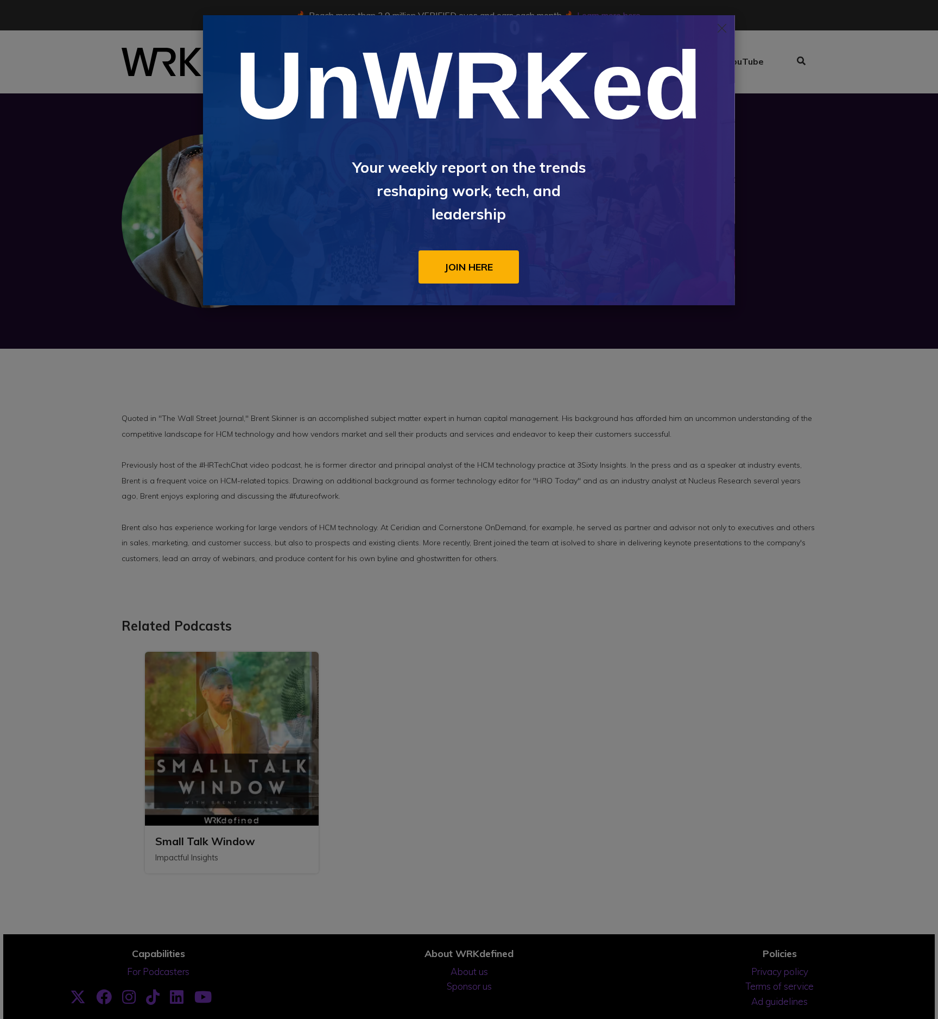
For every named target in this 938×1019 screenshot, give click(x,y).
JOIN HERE (469, 267)
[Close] (722, 28)
